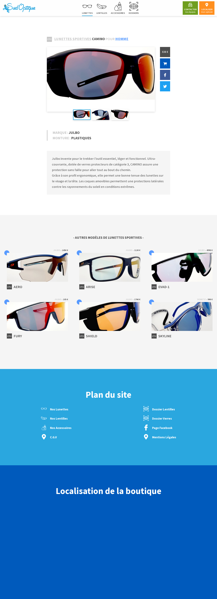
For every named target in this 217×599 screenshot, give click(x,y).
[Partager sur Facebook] (165, 75)
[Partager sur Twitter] (165, 86)
